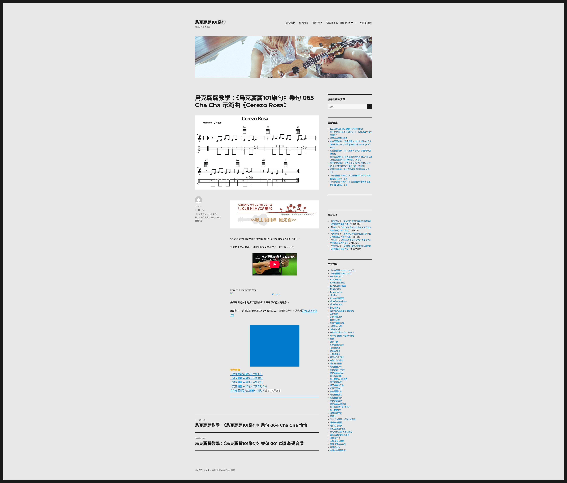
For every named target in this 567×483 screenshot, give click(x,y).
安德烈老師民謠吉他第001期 (342, 332)
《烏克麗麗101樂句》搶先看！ (343, 270)
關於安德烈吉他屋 (338, 428)
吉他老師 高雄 (336, 317)
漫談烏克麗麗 (336, 363)
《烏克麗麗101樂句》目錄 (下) (246, 382)
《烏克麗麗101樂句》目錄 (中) (246, 378)
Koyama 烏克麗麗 (338, 286)
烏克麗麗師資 (336, 382)
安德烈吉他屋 (336, 326)
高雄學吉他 (335, 447)
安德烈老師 (335, 329)
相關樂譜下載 (336, 413)
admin (198, 206)
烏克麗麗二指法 (337, 373)
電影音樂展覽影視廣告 (339, 435)
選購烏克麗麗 (336, 422)
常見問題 (334, 342)
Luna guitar (335, 289)
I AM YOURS (336, 279)
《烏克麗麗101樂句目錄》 (341, 273)
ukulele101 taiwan (338, 301)
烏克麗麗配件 (336, 410)
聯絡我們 (317, 22)
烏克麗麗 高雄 (336, 366)
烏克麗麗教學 (336, 397)
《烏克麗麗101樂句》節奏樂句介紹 (248, 386)
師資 (332, 338)
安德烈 (335, 221)
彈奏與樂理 (335, 348)
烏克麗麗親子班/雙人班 (340, 407)
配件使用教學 (336, 425)
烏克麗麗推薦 (336, 391)
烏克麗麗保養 (336, 376)
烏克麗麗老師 (336, 400)
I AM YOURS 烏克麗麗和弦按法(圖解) (346, 129)
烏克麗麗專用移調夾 (338, 138)
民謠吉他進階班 (337, 360)
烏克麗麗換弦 (336, 394)
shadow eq (335, 295)
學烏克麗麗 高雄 (337, 323)
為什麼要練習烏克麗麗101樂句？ (247, 390)
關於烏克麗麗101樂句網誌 (341, 432)
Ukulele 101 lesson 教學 (339, 22)
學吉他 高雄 (335, 320)
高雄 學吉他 (335, 438)
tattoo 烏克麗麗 (337, 298)
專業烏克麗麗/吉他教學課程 (342, 335)
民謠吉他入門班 (337, 357)
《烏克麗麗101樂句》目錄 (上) (246, 373)
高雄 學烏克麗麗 (337, 441)
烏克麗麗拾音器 (337, 385)
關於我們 (290, 22)
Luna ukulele (336, 292)
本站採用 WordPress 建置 (223, 470)
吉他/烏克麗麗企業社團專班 (342, 310)
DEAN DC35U (336, 276)
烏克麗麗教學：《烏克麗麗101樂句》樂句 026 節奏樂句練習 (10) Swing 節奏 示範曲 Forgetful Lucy (350, 144)
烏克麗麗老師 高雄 (338, 404)
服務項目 (304, 22)
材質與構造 (335, 354)
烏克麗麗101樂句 (210, 22)
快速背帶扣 (335, 351)
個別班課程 (366, 22)
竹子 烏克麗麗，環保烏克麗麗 (343, 419)
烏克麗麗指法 (336, 388)
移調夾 (333, 416)
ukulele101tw (336, 304)
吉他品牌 (334, 314)
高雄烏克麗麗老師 (338, 450)
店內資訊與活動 (337, 345)
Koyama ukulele (337, 283)
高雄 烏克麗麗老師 (338, 444)
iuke (334, 227)
